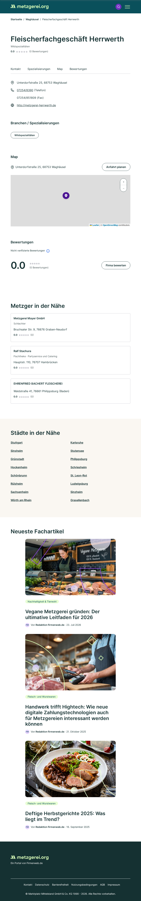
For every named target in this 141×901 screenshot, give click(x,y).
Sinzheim (76, 492)
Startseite (16, 19)
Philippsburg (78, 459)
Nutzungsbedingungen (84, 884)
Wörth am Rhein (21, 500)
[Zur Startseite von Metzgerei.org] (29, 6)
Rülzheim (17, 483)
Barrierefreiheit (60, 884)
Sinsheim (17, 450)
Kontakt (28, 884)
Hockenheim (19, 467)
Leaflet (95, 225)
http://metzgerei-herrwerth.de (36, 105)
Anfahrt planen (116, 167)
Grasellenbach (79, 500)
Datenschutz (42, 884)
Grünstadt (17, 459)
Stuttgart (17, 442)
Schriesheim (78, 467)
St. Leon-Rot (78, 475)
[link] (70, 327)
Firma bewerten (116, 265)
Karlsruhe (76, 442)
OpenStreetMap (110, 225)
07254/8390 (25, 90)
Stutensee (77, 450)
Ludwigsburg (79, 483)
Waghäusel (32, 19)
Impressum (114, 884)
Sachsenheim (19, 492)
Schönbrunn (19, 475)
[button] (118, 7)
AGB (102, 884)
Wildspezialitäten (24, 135)
